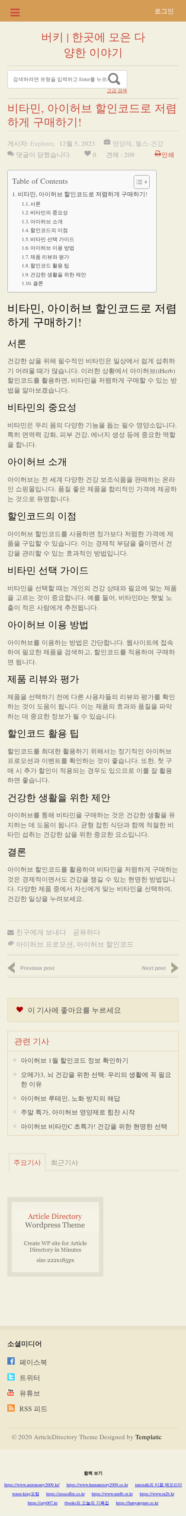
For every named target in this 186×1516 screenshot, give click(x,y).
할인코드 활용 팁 (49, 265)
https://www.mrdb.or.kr (112, 1494)
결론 (38, 282)
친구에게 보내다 (41, 931)
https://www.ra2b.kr (157, 1494)
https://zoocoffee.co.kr (65, 1494)
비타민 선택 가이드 (52, 238)
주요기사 (27, 1162)
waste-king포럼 (25, 1494)
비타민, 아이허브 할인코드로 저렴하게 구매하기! (83, 194)
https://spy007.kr (43, 1503)
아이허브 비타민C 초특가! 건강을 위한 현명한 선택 (94, 1126)
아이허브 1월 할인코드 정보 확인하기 (74, 1060)
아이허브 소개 (46, 221)
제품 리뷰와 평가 (49, 256)
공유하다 (86, 931)
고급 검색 (117, 90)
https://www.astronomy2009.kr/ (32, 1484)
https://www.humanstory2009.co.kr (97, 1484)
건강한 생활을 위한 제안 (58, 274)
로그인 (164, 10)
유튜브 (29, 1392)
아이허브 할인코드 (105, 943)
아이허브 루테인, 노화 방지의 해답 (70, 1098)
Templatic (148, 1436)
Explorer (41, 143)
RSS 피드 (33, 1408)
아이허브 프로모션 (44, 943)
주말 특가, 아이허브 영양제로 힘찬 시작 (78, 1112)
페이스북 (33, 1361)
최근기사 (64, 1162)
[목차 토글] (137, 182)
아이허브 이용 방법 (52, 247)
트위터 (29, 1377)
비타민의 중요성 (49, 212)
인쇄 (167, 154)
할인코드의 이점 (49, 229)
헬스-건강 (149, 143)
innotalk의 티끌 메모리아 (158, 1484)
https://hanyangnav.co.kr (137, 1503)
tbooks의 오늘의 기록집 (86, 1503)
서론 (35, 203)
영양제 (122, 143)
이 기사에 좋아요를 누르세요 (74, 1010)
